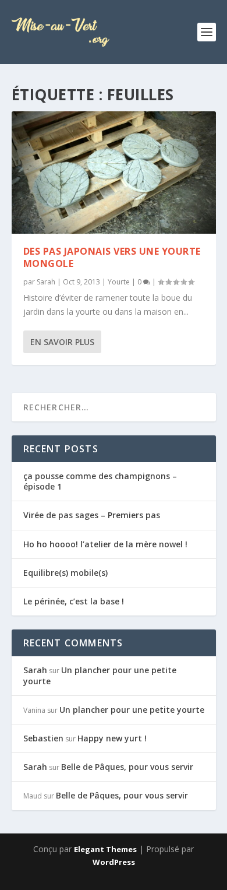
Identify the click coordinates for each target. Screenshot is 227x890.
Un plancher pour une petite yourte (99, 675)
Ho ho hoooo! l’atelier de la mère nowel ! (105, 544)
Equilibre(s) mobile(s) (65, 572)
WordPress (114, 862)
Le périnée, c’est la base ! (73, 601)
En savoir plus (62, 341)
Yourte (119, 282)
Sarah (46, 282)
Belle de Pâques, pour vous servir (127, 766)
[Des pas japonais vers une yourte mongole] (114, 172)
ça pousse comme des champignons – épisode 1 (100, 481)
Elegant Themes (105, 849)
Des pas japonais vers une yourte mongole (112, 257)
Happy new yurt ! (112, 738)
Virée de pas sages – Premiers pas (91, 514)
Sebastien (43, 738)
